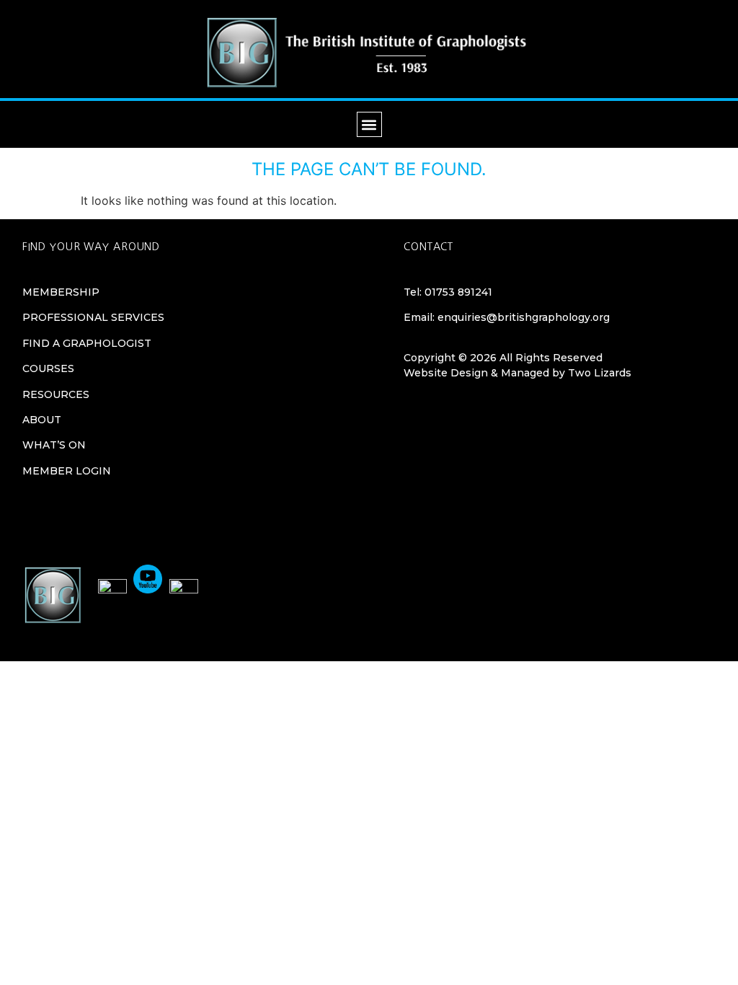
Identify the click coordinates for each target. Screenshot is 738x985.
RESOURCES (55, 394)
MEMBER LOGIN (66, 470)
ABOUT (41, 419)
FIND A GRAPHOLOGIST (86, 343)
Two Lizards (599, 372)
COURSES (48, 368)
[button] (369, 124)
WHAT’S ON (54, 444)
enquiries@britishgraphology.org (523, 317)
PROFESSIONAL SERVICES (93, 317)
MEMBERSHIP (60, 292)
